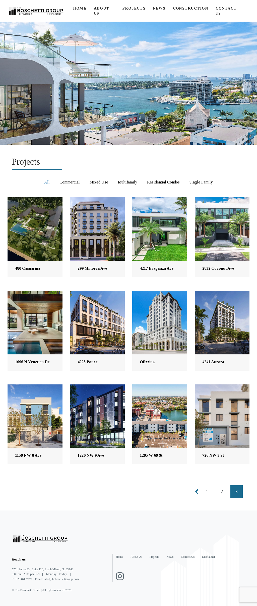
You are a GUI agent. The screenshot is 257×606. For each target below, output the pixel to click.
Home (79, 8)
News (159, 8)
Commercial (69, 182)
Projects (134, 8)
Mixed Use (99, 182)
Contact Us (188, 556)
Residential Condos (163, 182)
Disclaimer (208, 556)
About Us (136, 556)
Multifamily (127, 182)
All (47, 182)
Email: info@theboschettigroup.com (57, 579)
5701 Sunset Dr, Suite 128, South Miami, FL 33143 (42, 569)
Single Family (201, 182)
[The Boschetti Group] (36, 11)
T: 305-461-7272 (22, 579)
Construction (190, 8)
